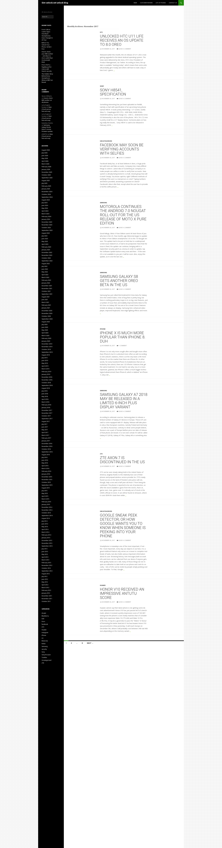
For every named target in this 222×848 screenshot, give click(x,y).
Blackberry (45, 616)
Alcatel (44, 613)
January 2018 (46, 408)
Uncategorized (106, 141)
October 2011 (46, 601)
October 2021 (46, 291)
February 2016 (46, 471)
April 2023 (45, 244)
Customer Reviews (146, 3)
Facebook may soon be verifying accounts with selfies (121, 149)
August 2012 (46, 574)
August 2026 (46, 150)
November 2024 (47, 192)
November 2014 (47, 510)
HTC (101, 32)
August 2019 (46, 355)
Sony (102, 86)
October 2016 (46, 449)
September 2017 (47, 419)
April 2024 (45, 211)
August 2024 (46, 200)
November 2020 (47, 313)
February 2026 (46, 167)
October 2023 (46, 228)
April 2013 (45, 557)
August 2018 (46, 388)
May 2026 (45, 158)
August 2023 (46, 233)
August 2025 (46, 180)
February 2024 (46, 216)
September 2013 (47, 546)
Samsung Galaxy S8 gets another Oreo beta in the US (119, 280)
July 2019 (44, 358)
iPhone (102, 329)
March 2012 (45, 588)
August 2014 (46, 518)
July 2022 (44, 266)
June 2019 (45, 360)
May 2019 (45, 363)
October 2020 (46, 316)
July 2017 (44, 424)
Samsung (103, 203)
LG (42, 638)
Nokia (43, 644)
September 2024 (47, 197)
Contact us (173, 3)
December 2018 (47, 377)
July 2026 (44, 153)
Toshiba (44, 657)
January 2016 (46, 474)
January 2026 (46, 169)
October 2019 (46, 349)
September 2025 (47, 178)
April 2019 (45, 366)
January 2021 (46, 308)
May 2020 (45, 330)
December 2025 (47, 172)
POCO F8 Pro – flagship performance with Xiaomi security (47, 68)
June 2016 (45, 460)
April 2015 (45, 496)
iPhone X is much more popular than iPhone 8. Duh (122, 337)
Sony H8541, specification (113, 92)
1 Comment (123, 346)
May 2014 (45, 527)
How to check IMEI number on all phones (47, 100)
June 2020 (45, 327)
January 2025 (46, 189)
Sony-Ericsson (46, 655)
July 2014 (44, 521)
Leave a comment (125, 49)
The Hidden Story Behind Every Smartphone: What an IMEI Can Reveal (47, 78)
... (114, 70)
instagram (45, 633)
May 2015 (45, 493)
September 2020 (47, 319)
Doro (43, 621)
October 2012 (46, 568)
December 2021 (47, 286)
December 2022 (47, 252)
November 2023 (47, 225)
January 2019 (46, 374)
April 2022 (45, 275)
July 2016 (44, 457)
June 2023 (45, 239)
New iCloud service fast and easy (46, 109)
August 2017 (46, 421)
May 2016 (45, 463)
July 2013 (44, 549)
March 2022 (45, 277)
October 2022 (46, 258)
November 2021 (47, 288)
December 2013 (47, 540)
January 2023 (46, 250)
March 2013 (45, 560)
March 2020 (45, 336)
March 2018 (45, 402)
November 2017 (47, 413)
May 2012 (45, 582)
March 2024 (45, 214)
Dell (43, 619)
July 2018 (44, 391)
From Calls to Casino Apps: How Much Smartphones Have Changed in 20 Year (47, 35)
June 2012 (45, 579)
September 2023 (47, 230)
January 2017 (46, 441)
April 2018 (45, 399)
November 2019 (47, 347)
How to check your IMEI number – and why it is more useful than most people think (47, 57)
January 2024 (46, 219)
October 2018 (46, 383)
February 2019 (46, 372)
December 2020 (47, 311)
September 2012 (47, 571)
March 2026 (45, 164)
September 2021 (47, 294)
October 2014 (46, 513)
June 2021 (45, 300)
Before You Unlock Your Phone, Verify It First (46, 46)
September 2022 (47, 261)
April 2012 (45, 585)
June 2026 (45, 156)
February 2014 (46, 535)
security (44, 649)
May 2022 (45, 272)
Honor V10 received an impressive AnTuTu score (122, 593)
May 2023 (45, 241)
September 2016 (47, 452)
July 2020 (44, 324)
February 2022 (46, 280)
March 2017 (45, 435)
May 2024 (45, 208)
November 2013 (47, 543)
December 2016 (47, 444)
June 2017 (45, 427)
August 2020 (46, 322)
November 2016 (47, 446)
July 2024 (44, 203)
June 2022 (45, 269)
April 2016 (45, 466)
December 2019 (47, 344)
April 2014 (45, 529)
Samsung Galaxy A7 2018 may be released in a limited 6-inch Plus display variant (123, 400)
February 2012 (46, 590)
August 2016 (46, 455)
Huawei (103, 585)
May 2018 (45, 396)
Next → (90, 643)
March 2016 (45, 468)
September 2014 (47, 516)
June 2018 (45, 394)
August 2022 (46, 264)
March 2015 (45, 499)
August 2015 (46, 488)
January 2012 (46, 593)
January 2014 (46, 538)
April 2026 (45, 161)
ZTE (101, 454)
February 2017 (46, 438)
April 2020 (45, 333)
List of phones (161, 3)
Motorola (45, 641)
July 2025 (44, 183)
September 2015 (47, 485)
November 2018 (47, 380)
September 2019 (47, 352)
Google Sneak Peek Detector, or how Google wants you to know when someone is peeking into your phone (123, 525)
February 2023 (46, 247)
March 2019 (45, 369)
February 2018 (46, 405)
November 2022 (47, 255)
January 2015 (46, 504)
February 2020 (46, 338)
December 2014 (47, 507)
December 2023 (47, 222)
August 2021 (46, 297)
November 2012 (47, 565)
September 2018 (47, 385)
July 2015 (44, 491)
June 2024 (45, 205)
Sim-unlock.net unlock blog (55, 2)
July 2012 (44, 576)
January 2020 (46, 341)
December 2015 (47, 477)
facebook (45, 624)
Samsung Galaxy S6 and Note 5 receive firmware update (47, 128)
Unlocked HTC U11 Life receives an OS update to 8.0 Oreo (121, 40)
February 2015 (46, 502)
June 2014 (45, 524)
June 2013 (45, 552)
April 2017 (45, 432)
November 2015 (47, 480)
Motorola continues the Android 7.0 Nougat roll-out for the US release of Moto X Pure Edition (123, 214)
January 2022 (46, 283)
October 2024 (46, 194)
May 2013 (45, 554)
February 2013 (46, 563)
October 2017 (46, 416)
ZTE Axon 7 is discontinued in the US (122, 459)
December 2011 (47, 596)
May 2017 (45, 430)
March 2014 (45, 532)
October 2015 (46, 482)
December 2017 (47, 410)
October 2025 (46, 175)
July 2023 (44, 236)
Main (135, 3)
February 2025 (46, 186)
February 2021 (46, 305)
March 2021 (45, 302)
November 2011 (47, 599)
